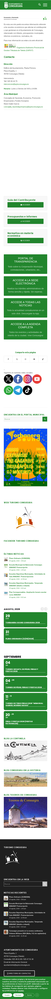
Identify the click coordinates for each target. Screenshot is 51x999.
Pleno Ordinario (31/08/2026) (19, 558)
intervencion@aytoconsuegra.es (16, 84)
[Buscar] (38, 5)
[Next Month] (45, 608)
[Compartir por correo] (34, 359)
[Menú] (44, 5)
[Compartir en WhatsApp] (25, 359)
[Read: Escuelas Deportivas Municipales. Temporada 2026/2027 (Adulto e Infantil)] (6, 584)
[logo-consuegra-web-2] (21, 5)
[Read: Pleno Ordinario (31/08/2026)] (6, 559)
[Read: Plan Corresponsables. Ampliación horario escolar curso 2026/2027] (6, 593)
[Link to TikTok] (43, 359)
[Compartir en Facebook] (8, 359)
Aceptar (7, 995)
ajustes (21, 991)
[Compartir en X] (17, 359)
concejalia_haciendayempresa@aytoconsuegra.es (23, 107)
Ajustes (29, 995)
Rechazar (18, 995)
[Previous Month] (42, 608)
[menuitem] (38, 5)
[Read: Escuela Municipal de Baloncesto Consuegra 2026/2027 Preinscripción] (6, 566)
